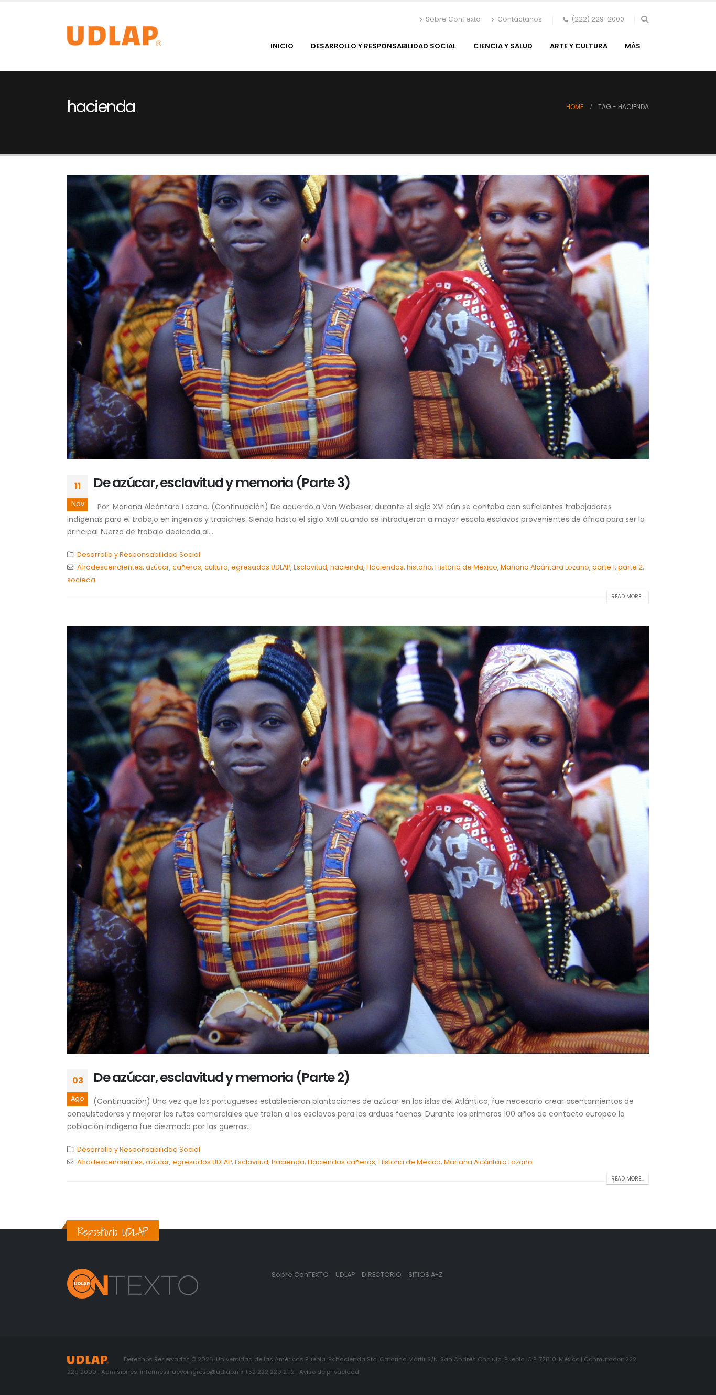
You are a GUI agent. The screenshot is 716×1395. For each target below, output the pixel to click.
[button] (644, 19)
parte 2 (630, 567)
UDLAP (345, 1274)
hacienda (346, 567)
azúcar (157, 567)
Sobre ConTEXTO (300, 1274)
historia (419, 567)
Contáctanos (519, 19)
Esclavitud (310, 567)
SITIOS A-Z (425, 1274)
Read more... (627, 596)
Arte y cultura (578, 46)
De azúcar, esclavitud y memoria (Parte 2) (221, 1077)
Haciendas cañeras (341, 1161)
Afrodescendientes (110, 567)
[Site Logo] (114, 36)
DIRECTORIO (382, 1274)
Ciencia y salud (503, 46)
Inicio (282, 46)
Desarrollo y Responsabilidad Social (383, 46)
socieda (81, 579)
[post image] (358, 317)
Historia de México (466, 567)
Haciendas (385, 567)
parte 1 (603, 567)
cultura (216, 567)
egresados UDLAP (260, 567)
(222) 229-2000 (597, 19)
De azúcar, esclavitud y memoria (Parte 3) (221, 483)
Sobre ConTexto (453, 19)
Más (633, 46)
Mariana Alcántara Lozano (545, 567)
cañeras (186, 567)
